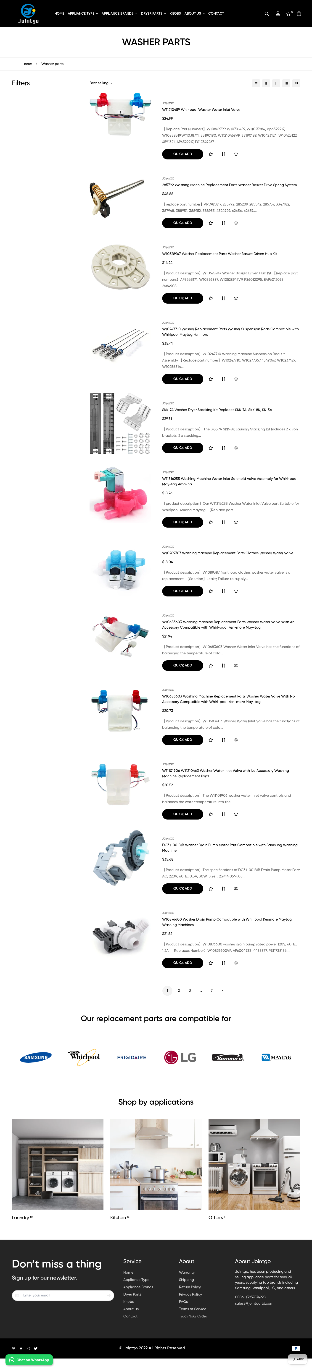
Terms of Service (192, 1309)
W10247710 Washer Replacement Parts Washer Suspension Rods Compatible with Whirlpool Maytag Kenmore (230, 332)
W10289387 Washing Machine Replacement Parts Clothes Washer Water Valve (227, 553)
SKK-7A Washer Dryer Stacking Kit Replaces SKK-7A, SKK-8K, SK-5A (217, 410)
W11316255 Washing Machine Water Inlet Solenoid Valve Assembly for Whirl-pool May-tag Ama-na (229, 481)
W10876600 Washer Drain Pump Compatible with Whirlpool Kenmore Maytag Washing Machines (227, 922)
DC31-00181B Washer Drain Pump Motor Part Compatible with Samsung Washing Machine (230, 848)
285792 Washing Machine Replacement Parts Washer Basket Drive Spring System (229, 185)
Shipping (186, 1280)
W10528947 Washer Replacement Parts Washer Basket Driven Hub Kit (219, 254)
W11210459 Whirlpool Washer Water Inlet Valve (201, 110)
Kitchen (120, 1218)
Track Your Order (193, 1316)
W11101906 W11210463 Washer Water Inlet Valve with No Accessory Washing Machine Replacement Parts (225, 773)
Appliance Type (81, 13)
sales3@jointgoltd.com (254, 1304)
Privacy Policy (190, 1294)
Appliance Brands (118, 13)
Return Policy (190, 1287)
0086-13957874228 (250, 1297)
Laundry (22, 1218)
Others (217, 1218)
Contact (216, 13)
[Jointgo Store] (28, 13)
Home (59, 13)
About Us (193, 13)
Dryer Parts (151, 13)
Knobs (175, 13)
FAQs (183, 1302)
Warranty (187, 1273)
